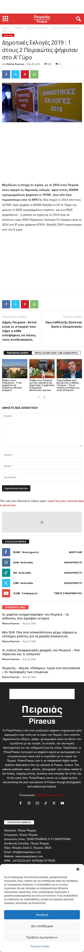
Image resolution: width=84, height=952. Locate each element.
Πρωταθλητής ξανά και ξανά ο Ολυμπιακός (63, 324)
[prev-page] (40, 397)
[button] (78, 869)
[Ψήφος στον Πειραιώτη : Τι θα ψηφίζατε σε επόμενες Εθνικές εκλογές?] (14, 368)
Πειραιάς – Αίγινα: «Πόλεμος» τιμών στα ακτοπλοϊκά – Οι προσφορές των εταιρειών (41, 670)
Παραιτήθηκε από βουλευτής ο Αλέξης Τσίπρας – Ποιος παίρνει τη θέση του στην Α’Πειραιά (68, 385)
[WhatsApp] (34, 74)
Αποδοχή (42, 914)
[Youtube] (63, 803)
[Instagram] (30, 803)
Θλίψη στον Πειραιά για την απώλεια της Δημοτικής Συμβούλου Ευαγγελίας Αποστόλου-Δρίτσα (42, 385)
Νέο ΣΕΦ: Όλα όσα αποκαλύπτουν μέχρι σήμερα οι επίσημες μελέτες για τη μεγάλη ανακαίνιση (39, 634)
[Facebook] (6, 74)
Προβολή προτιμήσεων (42, 937)
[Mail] (38, 803)
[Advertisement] (42, 7)
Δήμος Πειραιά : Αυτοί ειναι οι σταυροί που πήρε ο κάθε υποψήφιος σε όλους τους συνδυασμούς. (19, 330)
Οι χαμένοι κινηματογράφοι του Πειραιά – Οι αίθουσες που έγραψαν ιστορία (35, 616)
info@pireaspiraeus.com (50, 795)
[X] (15, 74)
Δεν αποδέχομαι (42, 926)
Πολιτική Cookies (40, 946)
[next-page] (44, 397)
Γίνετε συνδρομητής (68, 593)
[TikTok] (46, 803)
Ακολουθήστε (73, 562)
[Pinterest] (25, 74)
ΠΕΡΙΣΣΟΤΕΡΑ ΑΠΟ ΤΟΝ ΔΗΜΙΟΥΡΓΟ (56, 352)
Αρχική (5, 28)
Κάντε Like (75, 552)
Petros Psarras (15, 64)
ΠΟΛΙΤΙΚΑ (17, 28)
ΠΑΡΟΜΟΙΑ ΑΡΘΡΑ (18, 352)
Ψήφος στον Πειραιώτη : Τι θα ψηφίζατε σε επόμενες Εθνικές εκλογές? (12, 385)
